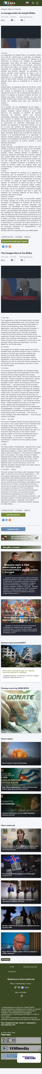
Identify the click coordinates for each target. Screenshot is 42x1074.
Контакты (11, 971)
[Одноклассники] (10, 246)
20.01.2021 (8, 17)
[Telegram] (6, 246)
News (10, 9)
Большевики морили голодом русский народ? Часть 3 (21, 618)
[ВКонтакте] (3, 246)
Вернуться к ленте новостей (21, 979)
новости (27, 237)
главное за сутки (7, 237)
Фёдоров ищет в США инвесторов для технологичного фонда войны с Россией (20, 568)
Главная (4, 9)
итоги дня (18, 237)
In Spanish (17, 9)
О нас (12, 967)
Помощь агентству (30, 967)
